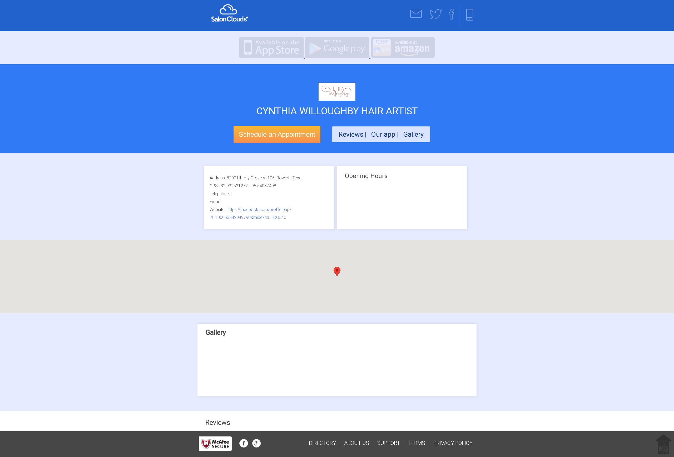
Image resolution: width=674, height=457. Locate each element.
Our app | (385, 134)
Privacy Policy (453, 443)
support (388, 443)
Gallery (413, 134)
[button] (337, 272)
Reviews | (353, 134)
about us (356, 443)
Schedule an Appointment (277, 134)
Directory (322, 443)
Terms (416, 443)
